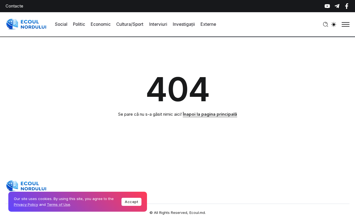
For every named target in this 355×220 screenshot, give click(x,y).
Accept (131, 201)
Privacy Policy (26, 204)
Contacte (14, 6)
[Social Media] (327, 6)
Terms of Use (58, 204)
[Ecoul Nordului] (26, 24)
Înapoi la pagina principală (210, 114)
